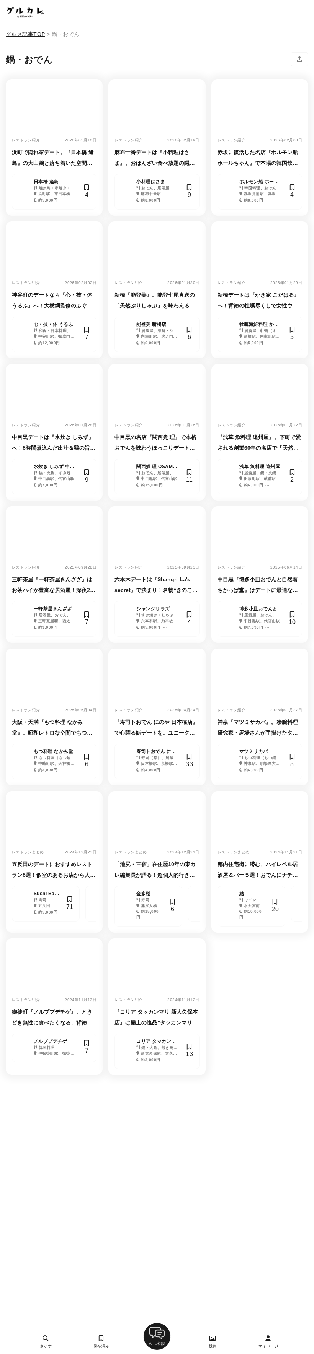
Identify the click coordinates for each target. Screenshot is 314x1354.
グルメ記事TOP (25, 34)
